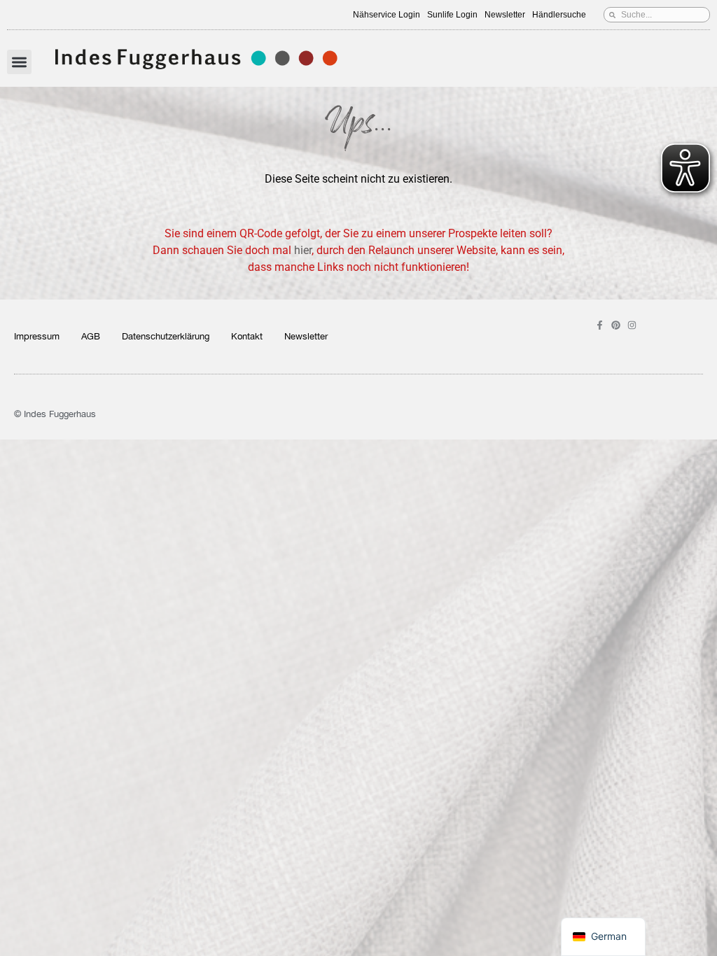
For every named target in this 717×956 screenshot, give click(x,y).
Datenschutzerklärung (165, 336)
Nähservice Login (386, 15)
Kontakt (247, 336)
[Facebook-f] (599, 325)
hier (303, 250)
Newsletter (505, 15)
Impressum (37, 336)
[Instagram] (631, 325)
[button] (19, 62)
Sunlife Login (452, 15)
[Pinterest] (615, 325)
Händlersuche (559, 15)
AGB (90, 336)
